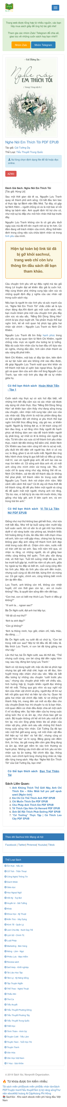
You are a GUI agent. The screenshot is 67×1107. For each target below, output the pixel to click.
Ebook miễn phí (30, 1086)
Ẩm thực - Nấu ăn (15, 865)
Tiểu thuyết (12, 1004)
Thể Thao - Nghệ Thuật (18, 988)
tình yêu (9, 236)
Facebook (10, 844)
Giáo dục (11, 887)
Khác (9, 908)
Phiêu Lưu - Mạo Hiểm (17, 956)
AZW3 (11, 173)
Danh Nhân (12, 881)
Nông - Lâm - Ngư (15, 951)
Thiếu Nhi (11, 993)
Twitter (21, 844)
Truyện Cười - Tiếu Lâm (18, 1036)
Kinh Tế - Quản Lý (15, 924)
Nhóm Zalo (21, 45)
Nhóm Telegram (43, 45)
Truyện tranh (14, 1090)
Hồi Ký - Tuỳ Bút (14, 897)
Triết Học (11, 1025)
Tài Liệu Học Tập (15, 972)
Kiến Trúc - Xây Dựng (17, 919)
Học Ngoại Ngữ (14, 892)
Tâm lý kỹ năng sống (45, 1090)
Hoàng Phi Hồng (42, 1093)
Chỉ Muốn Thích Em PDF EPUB (30, 801)
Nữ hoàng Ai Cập (23, 1093)
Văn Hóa (11, 1052)
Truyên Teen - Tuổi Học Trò (19, 1041)
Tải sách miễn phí (12, 1086)
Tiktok (51, 844)
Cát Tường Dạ (22, 147)
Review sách (13, 961)
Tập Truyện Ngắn (15, 983)
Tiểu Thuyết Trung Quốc (29, 152)
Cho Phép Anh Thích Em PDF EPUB (33, 804)
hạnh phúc (49, 335)
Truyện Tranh (13, 1047)
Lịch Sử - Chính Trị (15, 935)
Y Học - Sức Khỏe (15, 1063)
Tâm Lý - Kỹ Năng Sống (18, 977)
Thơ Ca (10, 999)
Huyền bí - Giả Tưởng (17, 903)
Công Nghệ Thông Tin (17, 876)
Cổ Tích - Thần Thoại (17, 871)
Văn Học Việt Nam (15, 1057)
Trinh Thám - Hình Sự (17, 1031)
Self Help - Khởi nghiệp (18, 967)
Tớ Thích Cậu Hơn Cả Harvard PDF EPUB (36, 808)
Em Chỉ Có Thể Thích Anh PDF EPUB (33, 798)
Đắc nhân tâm (46, 1086)
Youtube (42, 844)
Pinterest (31, 844)
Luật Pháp (12, 940)
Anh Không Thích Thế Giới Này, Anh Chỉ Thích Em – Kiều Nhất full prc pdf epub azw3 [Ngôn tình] (37, 791)
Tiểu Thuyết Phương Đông (19, 1009)
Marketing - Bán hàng (17, 945)
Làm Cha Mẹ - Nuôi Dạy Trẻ (20, 929)
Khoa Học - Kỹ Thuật (16, 913)
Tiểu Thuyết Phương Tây (18, 1015)
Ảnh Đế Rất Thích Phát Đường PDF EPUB (36, 811)
